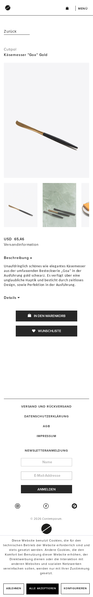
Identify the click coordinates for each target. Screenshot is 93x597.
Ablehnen (13, 588)
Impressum (46, 436)
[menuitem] (29, 12)
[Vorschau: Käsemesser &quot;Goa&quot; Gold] (20, 205)
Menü (83, 8)
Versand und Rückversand (46, 406)
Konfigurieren (75, 588)
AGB (46, 426)
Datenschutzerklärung (46, 416)
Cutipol (10, 49)
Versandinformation (21, 244)
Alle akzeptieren (42, 588)
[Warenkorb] (67, 9)
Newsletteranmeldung (46, 450)
